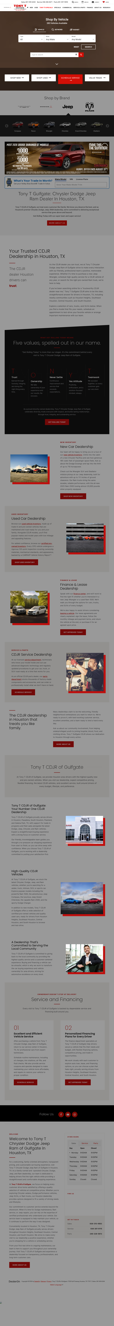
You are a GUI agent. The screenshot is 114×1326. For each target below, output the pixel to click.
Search (88, 47)
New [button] (31, 7)
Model (73, 36)
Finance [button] (90, 7)
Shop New (15, 77)
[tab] (39, 30)
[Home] (27, 7)
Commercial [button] (67, 7)
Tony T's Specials (46, 7)
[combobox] (57, 54)
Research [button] (106, 7)
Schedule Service (70, 77)
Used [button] (36, 7)
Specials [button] (57, 7)
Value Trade (95, 77)
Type (21, 36)
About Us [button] (97, 7)
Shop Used (42, 77)
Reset (76, 47)
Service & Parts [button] (79, 7)
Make (47, 36)
